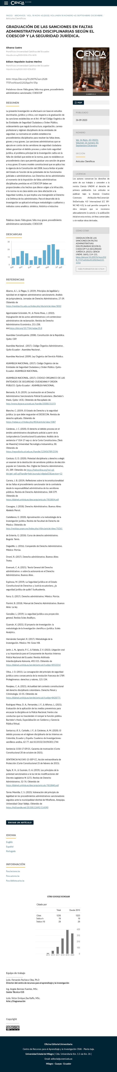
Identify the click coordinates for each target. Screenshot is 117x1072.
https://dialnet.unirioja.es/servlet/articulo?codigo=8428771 (33, 698)
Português (11, 851)
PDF (79, 102)
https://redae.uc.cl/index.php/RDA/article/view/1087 (31, 422)
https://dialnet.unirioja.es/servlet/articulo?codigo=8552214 (33, 665)
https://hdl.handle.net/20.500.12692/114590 (27, 808)
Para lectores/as (13, 871)
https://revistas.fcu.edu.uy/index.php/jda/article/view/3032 (33, 306)
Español (9, 847)
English (9, 842)
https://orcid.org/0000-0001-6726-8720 (21, 69)
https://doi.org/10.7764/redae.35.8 (26, 328)
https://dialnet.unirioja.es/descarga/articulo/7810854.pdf (32, 500)
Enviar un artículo (20, 822)
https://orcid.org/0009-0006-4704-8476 (21, 55)
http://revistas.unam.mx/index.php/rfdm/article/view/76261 (34, 529)
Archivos (20, 15)
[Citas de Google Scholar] (58, 958)
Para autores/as (13, 876)
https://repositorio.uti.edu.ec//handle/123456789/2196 (32, 452)
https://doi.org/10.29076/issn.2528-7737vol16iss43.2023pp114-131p (91, 260)
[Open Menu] (6, 3)
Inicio (9, 15)
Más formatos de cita (90, 269)
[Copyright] (13, 1030)
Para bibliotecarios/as (15, 881)
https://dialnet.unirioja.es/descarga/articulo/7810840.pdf (32, 786)
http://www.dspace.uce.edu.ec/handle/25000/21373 (31, 404)
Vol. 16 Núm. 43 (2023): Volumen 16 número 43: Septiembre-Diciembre (65, 15)
